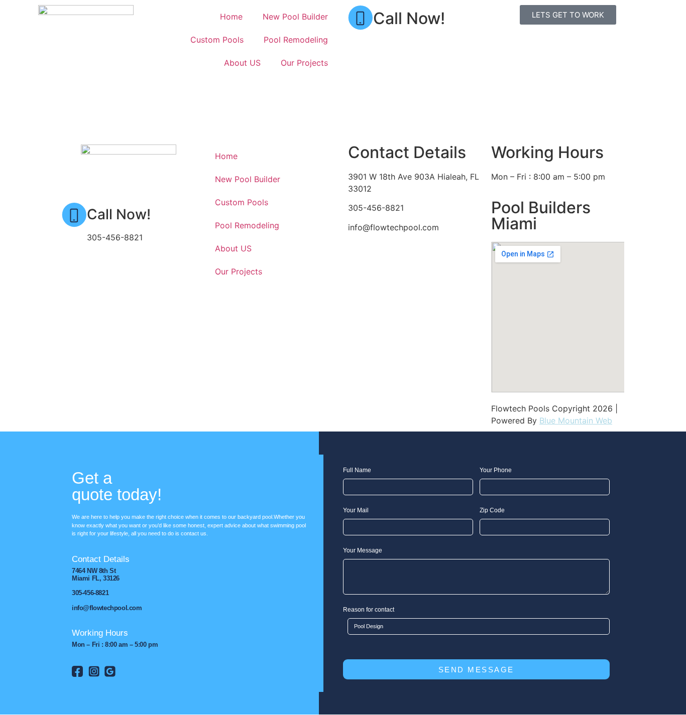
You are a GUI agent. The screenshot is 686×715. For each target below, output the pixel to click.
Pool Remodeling (296, 40)
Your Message (362, 550)
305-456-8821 (401, 42)
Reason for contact (368, 610)
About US (242, 63)
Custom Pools (217, 40)
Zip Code (492, 510)
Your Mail (356, 510)
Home (231, 17)
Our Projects (304, 63)
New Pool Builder (295, 17)
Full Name (357, 470)
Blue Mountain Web (575, 420)
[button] (343, 116)
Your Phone (496, 470)
